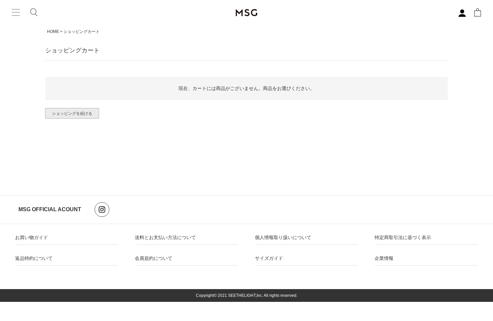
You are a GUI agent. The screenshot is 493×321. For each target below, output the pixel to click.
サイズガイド (269, 258)
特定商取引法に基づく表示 (403, 237)
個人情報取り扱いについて (283, 237)
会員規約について (153, 258)
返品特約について (34, 258)
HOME (53, 31)
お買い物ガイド (31, 237)
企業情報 (384, 258)
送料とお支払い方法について (165, 237)
